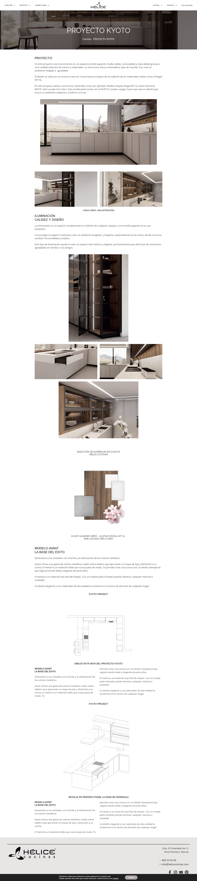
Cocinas (87, 39)
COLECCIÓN (8, 5)
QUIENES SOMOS (41, 5)
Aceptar (131, 877)
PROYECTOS (24, 5)
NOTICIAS (156, 5)
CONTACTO (170, 5)
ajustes (115, 878)
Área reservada (186, 5)
